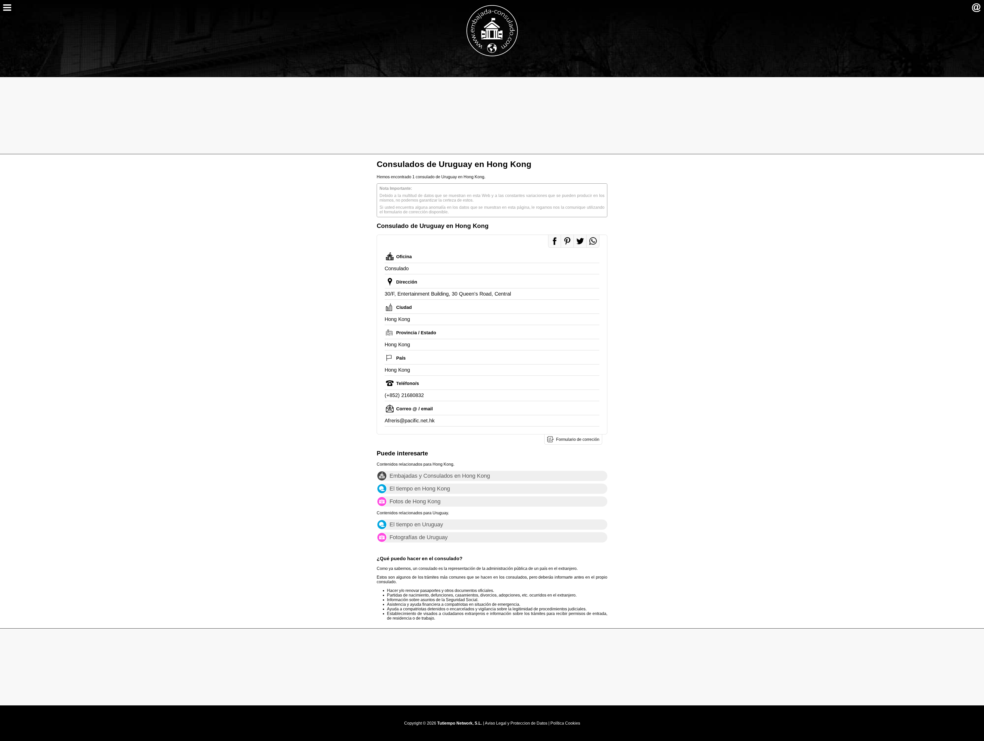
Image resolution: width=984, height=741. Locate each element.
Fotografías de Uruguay (418, 537)
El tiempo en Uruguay (416, 524)
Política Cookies (565, 723)
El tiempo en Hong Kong (419, 488)
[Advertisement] (492, 115)
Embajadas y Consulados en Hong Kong (439, 476)
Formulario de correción (577, 439)
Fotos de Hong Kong (414, 501)
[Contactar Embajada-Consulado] (976, 7)
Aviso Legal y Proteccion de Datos (516, 723)
